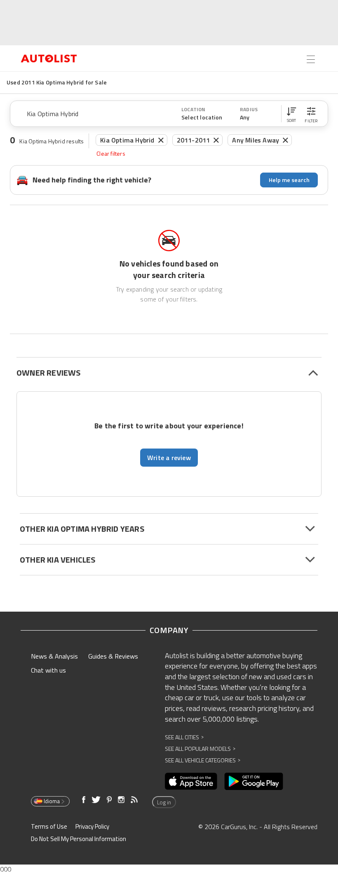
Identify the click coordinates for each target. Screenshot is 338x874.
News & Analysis (54, 656)
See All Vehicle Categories (202, 760)
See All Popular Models (200, 748)
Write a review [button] (169, 458)
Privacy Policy (92, 826)
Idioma (52, 801)
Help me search (289, 179)
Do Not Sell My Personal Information (78, 839)
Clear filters (110, 154)
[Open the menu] (310, 59)
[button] (291, 113)
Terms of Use (49, 826)
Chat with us (48, 670)
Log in (164, 802)
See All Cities (184, 737)
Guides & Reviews (113, 656)
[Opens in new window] (191, 781)
